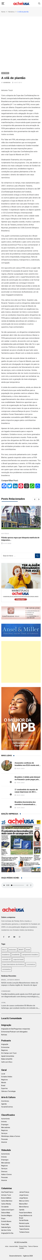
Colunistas (6, 1188)
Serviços (4, 1133)
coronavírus (6, 969)
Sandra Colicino (24, 1226)
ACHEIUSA (6, 82)
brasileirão (15, 955)
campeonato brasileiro (30, 955)
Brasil (3, 980)
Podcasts (6, 1040)
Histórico (11, 12)
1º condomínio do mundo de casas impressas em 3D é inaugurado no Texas (26, 792)
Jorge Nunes (23, 1198)
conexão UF (6, 959)
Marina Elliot (23, 1204)
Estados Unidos (13, 980)
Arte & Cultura (8, 1097)
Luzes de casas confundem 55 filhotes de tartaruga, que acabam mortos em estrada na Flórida (19, 1008)
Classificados (8, 1115)
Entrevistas (5, 1047)
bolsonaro (12, 950)
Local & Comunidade (11, 1018)
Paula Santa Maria (25, 1212)
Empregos (4, 1124)
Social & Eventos (7, 1107)
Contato (21, 1248)
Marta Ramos (24, 1207)
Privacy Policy (23, 1246)
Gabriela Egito (6, 1227)
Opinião (21, 1210)
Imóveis (4, 1121)
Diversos (4, 1171)
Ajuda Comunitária (7, 1056)
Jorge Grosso (23, 1195)
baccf (4, 950)
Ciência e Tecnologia (8, 1091)
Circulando (5, 1207)
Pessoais (4, 1139)
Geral (4, 1070)
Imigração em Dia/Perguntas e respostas (15, 1029)
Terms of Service (33, 1246)
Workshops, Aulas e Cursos (10, 1136)
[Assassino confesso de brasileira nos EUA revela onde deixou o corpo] (6, 765)
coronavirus (31, 964)
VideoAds (6, 1150)
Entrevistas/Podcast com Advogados (14, 1032)
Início (6, 1246)
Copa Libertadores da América (13, 964)
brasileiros (6, 955)
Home (3, 12)
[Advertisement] (21, 38)
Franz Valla (5, 1224)
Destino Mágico (6, 1215)
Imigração (6, 1025)
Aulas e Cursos (6, 1174)
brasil (28, 950)
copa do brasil (18, 959)
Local (3, 1002)
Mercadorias (5, 1127)
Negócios (4, 1050)
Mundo (3, 1082)
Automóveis (5, 1119)
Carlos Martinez (6, 1201)
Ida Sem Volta (6, 1230)
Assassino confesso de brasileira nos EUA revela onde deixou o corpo (27, 765)
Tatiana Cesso (24, 1232)
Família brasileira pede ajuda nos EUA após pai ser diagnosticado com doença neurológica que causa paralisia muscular (20, 996)
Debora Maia (5, 1212)
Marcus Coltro (24, 1201)
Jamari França (24, 1192)
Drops (3, 1218)
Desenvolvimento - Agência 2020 (21, 1256)
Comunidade (5, 991)
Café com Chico (6, 1062)
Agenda (4, 1104)
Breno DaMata (6, 1198)
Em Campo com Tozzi (8, 1053)
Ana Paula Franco (7, 1192)
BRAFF (21, 950)
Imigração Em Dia (7, 1233)
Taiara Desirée (24, 1229)
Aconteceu (5, 1101)
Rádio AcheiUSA (6, 1059)
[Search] (39, 3)
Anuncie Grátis (13, 1246)
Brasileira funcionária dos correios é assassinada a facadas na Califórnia (25, 804)
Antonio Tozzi (6, 1195)
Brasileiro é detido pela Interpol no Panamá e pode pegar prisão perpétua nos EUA (28, 779)
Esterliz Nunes (6, 1221)
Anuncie (4, 1142)
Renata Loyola (24, 1223)
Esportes (4, 1088)
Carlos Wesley (6, 1204)
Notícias (4, 1035)
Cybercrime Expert (7, 1210)
